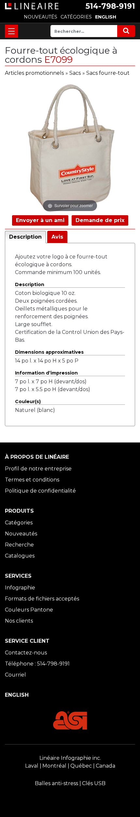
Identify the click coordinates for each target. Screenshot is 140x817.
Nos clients (19, 621)
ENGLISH (105, 17)
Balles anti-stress (56, 783)
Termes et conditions (32, 480)
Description (25, 237)
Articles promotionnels (34, 73)
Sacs (75, 73)
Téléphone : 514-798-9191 (37, 664)
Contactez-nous (26, 653)
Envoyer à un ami (40, 220)
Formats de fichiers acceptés (42, 599)
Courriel (15, 675)
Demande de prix (100, 220)
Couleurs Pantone (29, 610)
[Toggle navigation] (11, 31)
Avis (57, 237)
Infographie (20, 588)
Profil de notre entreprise (38, 469)
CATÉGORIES (76, 17)
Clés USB (93, 783)
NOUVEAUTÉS (40, 17)
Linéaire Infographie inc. (70, 758)
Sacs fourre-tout (108, 73)
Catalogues (20, 556)
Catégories (19, 523)
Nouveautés (21, 534)
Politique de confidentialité (40, 491)
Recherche (19, 545)
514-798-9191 (110, 6)
